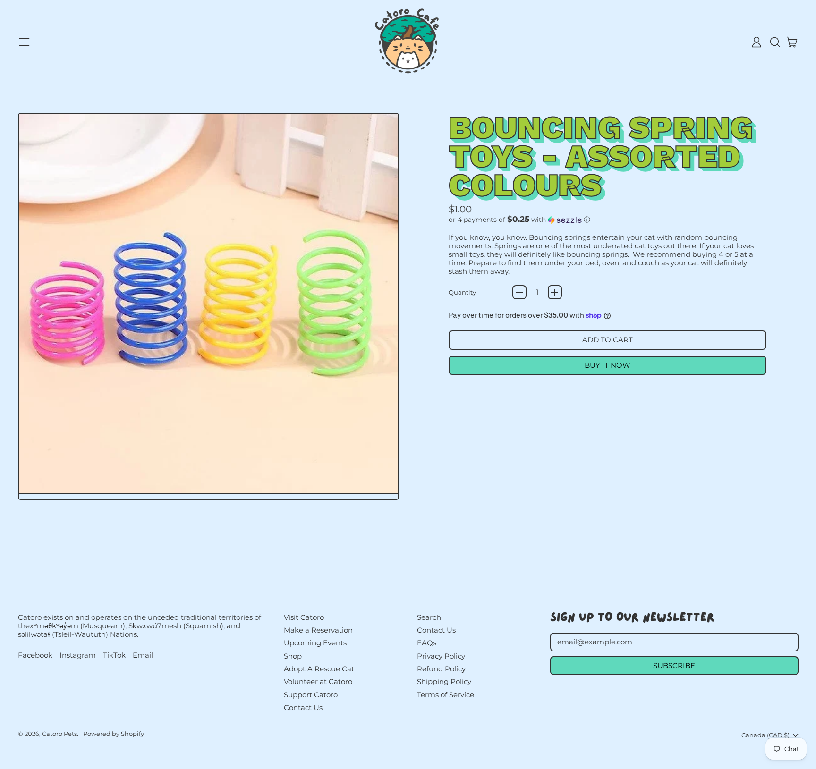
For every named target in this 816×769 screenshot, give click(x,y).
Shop (293, 655)
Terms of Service (445, 694)
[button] (774, 42)
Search (429, 617)
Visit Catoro (304, 617)
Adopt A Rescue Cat (319, 668)
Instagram (78, 655)
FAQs (426, 642)
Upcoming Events (315, 642)
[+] (555, 292)
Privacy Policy (441, 655)
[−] (519, 292)
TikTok (114, 655)
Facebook (35, 655)
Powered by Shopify (113, 733)
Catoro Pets (59, 733)
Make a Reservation (318, 629)
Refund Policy (441, 668)
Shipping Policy (444, 681)
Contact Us (303, 707)
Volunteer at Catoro (318, 681)
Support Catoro (311, 694)
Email (143, 655)
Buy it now (607, 365)
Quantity (462, 292)
